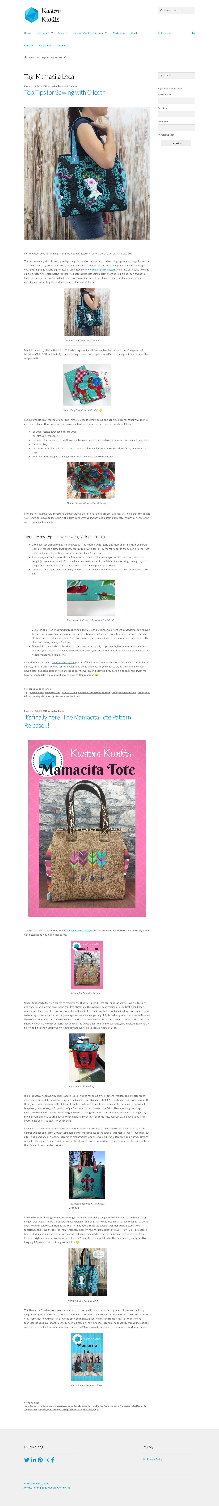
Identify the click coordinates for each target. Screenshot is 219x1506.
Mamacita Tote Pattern (89, 692)
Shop (61, 32)
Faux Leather (80, 1405)
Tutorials (46, 688)
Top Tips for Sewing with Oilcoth (64, 92)
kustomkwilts (57, 86)
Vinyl (95, 1409)
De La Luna (48, 1405)
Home (27, 32)
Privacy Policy (154, 1459)
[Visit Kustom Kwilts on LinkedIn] (33, 1461)
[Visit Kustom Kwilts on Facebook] (52, 1461)
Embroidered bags (64, 1405)
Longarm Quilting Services (88, 32)
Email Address (165, 94)
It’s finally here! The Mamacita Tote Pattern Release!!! (77, 721)
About (134, 32)
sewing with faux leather (124, 692)
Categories (43, 32)
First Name (163, 108)
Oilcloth (106, 692)
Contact (28, 45)
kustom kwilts (37, 692)
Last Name (163, 121)
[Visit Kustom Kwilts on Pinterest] (40, 1461)
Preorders (62, 45)
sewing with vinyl (42, 696)
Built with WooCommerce (56, 1487)
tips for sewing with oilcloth (66, 696)
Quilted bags (53, 1409)
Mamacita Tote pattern (103, 269)
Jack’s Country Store (63, 662)
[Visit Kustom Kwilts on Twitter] (26, 1461)
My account (45, 45)
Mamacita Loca (52, 692)
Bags (38, 688)
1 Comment (72, 86)
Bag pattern (36, 1405)
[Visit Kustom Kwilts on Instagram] (47, 1461)
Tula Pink (87, 1409)
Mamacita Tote (69, 692)
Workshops (119, 32)
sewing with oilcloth (71, 1409)
